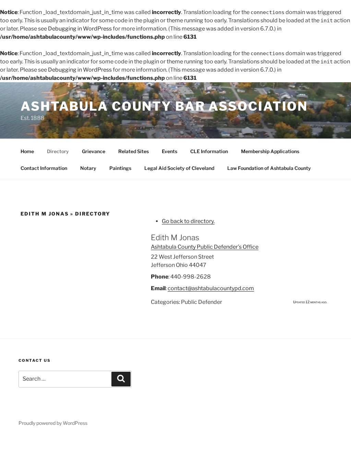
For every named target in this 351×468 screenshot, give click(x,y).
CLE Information (209, 151)
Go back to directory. (188, 221)
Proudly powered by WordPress (53, 423)
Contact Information (44, 168)
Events (169, 151)
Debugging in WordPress (80, 28)
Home (27, 151)
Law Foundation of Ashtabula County (269, 168)
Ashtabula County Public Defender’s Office (204, 247)
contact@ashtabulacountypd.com (211, 288)
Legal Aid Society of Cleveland (179, 168)
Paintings (120, 168)
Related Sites (133, 151)
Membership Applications (270, 151)
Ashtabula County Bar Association (164, 106)
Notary (88, 168)
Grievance (93, 151)
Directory (58, 151)
